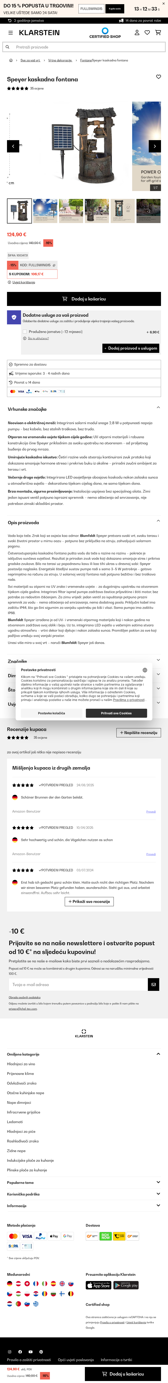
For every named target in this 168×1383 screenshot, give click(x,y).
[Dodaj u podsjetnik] (158, 76)
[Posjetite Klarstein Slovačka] (71, 1283)
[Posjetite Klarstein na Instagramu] (9, 1352)
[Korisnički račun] (137, 33)
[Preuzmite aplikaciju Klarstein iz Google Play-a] (126, 1285)
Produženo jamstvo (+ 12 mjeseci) (55, 332)
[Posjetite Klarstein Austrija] (18, 1283)
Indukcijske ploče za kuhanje (30, 1160)
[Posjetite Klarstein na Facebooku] (20, 1352)
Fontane (86, 60)
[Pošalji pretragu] (7, 47)
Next (155, 146)
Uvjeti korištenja (136, 1322)
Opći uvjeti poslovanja (76, 1360)
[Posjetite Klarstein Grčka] (35, 1304)
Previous (13, 146)
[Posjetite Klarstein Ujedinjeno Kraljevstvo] (62, 1283)
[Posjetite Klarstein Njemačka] (9, 1283)
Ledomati (15, 1122)
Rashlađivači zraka (23, 1141)
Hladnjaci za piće (21, 1131)
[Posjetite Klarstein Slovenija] (27, 1303)
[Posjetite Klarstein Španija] (53, 1283)
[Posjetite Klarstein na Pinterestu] (41, 1352)
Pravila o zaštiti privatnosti (29, 1360)
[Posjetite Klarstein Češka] (9, 1293)
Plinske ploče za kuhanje (27, 1170)
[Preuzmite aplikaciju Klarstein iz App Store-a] (99, 1285)
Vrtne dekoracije (60, 60)
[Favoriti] (147, 33)
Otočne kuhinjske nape (25, 1093)
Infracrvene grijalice (23, 1112)
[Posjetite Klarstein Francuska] (35, 1283)
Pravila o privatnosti (112, 1322)
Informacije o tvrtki (116, 1360)
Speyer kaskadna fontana (110, 60)
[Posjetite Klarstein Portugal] (18, 1303)
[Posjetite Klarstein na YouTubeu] (30, 1352)
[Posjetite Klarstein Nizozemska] (9, 1303)
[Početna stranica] (15, 60)
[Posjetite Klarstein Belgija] (71, 1293)
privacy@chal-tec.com (23, 1008)
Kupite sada (115, 8)
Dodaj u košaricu (88, 299)
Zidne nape (16, 1151)
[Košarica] (158, 33)
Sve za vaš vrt (30, 60)
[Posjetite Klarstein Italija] (44, 1283)
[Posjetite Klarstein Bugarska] (53, 1293)
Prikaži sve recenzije (91, 901)
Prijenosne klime (20, 1073)
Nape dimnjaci (19, 1102)
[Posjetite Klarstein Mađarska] (18, 1293)
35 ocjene (37, 88)
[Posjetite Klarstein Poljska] (27, 1293)
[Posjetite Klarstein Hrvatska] (35, 1293)
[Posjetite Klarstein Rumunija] (44, 1293)
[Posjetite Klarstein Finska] (62, 1293)
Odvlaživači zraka (22, 1083)
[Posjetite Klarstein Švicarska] (27, 1283)
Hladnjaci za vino (21, 1064)
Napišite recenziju (140, 732)
